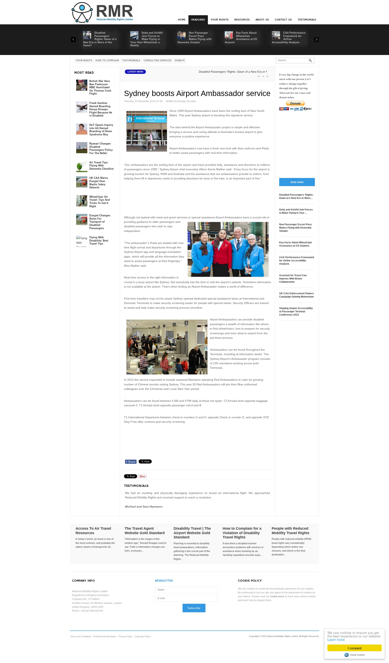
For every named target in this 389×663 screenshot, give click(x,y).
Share (131, 461)
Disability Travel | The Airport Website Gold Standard (192, 532)
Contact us (283, 20)
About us (262, 20)
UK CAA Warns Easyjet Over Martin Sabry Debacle (98, 182)
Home (181, 20)
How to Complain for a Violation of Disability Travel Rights (242, 532)
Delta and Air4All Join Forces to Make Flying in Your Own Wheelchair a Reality (146, 39)
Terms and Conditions (80, 636)
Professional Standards (104, 636)
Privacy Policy (125, 636)
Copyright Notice (142, 636)
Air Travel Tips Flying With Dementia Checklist (101, 165)
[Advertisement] (197, 197)
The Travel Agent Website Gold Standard (145, 530)
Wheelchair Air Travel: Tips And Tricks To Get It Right (99, 201)
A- (267, 76)
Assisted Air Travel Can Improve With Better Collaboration (293, 278)
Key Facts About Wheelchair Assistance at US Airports (241, 37)
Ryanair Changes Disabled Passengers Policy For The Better (101, 148)
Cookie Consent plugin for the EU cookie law (354, 655)
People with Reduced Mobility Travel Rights (290, 530)
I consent (355, 647)
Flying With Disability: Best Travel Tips (98, 240)
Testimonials (307, 20)
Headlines (198, 20)
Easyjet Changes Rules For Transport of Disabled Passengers (99, 222)
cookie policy (277, 596)
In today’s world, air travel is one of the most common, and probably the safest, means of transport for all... (95, 543)
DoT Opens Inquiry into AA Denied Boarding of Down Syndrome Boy (101, 129)
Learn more (336, 639)
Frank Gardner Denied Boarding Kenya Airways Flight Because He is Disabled (100, 109)
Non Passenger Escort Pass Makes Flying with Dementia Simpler (194, 37)
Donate (180, 60)
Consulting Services (157, 60)
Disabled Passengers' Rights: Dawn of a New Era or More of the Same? (99, 39)
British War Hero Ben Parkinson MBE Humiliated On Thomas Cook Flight (100, 87)
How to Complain (107, 60)
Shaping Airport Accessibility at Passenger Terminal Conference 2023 (296, 311)
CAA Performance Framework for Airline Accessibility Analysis (289, 37)
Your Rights (220, 20)
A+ (258, 76)
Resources (242, 20)
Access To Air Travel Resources (93, 530)
